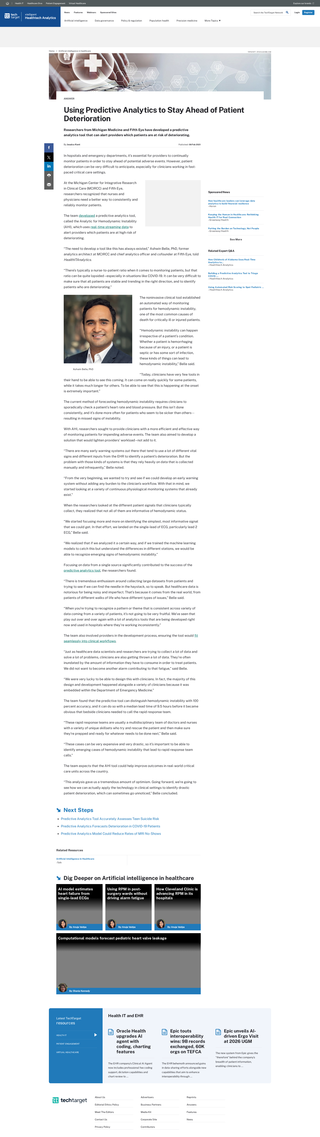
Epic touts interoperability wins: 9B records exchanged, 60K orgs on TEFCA (187, 1041)
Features (78, 12)
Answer (69, 98)
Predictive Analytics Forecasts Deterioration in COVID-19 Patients (110, 826)
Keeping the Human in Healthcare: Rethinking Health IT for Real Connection (233, 215)
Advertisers (147, 1097)
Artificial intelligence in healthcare (75, 51)
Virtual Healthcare (77, 3)
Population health (159, 20)
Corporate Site (149, 1119)
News (67, 12)
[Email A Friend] (49, 185)
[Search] (287, 13)
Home (51, 51)
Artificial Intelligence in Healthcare (75, 859)
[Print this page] (49, 175)
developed (87, 216)
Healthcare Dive (34, 3)
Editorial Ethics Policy (107, 1104)
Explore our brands (302, 3)
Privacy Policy (102, 1127)
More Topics (211, 20)
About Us (100, 1097)
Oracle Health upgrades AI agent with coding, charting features (133, 1041)
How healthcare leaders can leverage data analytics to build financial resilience (231, 202)
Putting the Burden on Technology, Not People (233, 228)
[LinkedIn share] (49, 166)
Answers (191, 1104)
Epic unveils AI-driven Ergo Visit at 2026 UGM (241, 1036)
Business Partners (151, 1104)
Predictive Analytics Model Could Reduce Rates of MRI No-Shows (111, 834)
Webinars (91, 12)
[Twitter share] (49, 157)
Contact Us (101, 1119)
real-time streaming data (110, 227)
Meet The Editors (104, 1112)
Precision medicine (186, 20)
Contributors (148, 1127)
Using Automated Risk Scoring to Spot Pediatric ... (236, 287)
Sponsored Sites (108, 12)
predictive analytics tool (82, 570)
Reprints (191, 1097)
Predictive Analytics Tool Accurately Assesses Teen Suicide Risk (110, 819)
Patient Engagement (55, 3)
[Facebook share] (49, 148)
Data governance (104, 20)
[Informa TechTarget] (7, 3)
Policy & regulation (131, 20)
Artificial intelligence (75, 20)
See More (236, 239)
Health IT (19, 3)
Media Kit (146, 1112)
